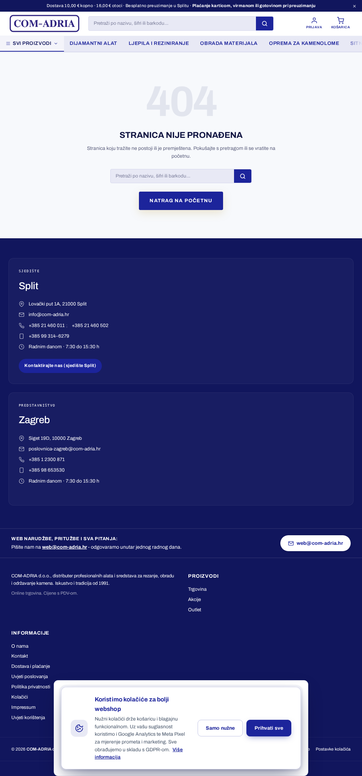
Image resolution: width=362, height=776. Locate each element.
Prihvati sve (269, 728)
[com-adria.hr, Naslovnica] (44, 24)
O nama (19, 646)
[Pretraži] (264, 23)
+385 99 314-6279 (49, 336)
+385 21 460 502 (90, 325)
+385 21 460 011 (47, 325)
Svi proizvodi (32, 43)
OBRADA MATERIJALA (229, 43)
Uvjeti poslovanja (29, 676)
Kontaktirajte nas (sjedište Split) (60, 365)
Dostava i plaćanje (30, 666)
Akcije (194, 599)
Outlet (194, 609)
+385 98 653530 (47, 470)
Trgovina (197, 589)
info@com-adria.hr (49, 314)
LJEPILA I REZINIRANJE (159, 43)
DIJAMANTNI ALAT (93, 43)
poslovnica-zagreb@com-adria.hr (64, 448)
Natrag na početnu (181, 200)
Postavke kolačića (333, 749)
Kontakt (19, 656)
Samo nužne (220, 728)
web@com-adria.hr (64, 547)
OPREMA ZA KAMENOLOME (304, 43)
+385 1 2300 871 (47, 459)
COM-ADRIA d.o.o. (45, 749)
